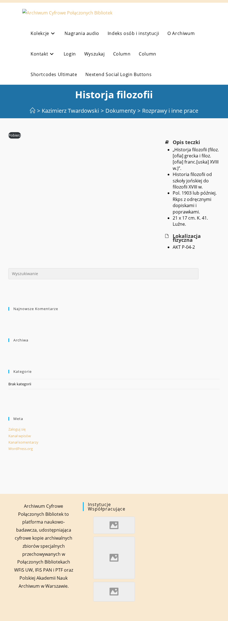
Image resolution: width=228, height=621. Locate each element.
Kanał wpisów (19, 435)
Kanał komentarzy (23, 442)
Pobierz (14, 135)
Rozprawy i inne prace (170, 110)
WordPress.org (20, 448)
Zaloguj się (17, 429)
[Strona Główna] (32, 110)
